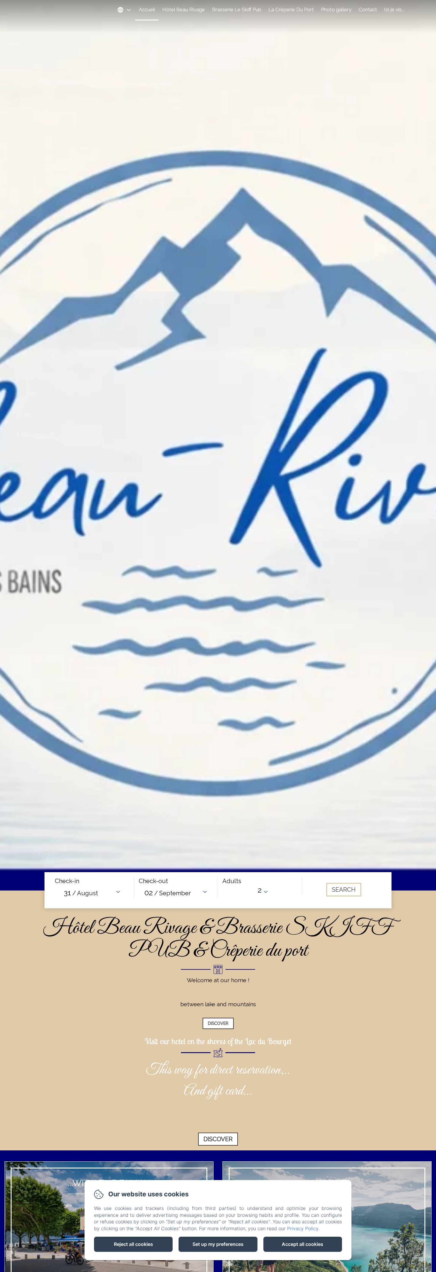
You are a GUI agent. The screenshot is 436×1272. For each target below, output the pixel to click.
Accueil (147, 9)
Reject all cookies (133, 1244)
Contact (368, 9)
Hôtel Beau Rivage (183, 9)
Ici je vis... (394, 9)
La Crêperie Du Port (291, 9)
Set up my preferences (218, 1244)
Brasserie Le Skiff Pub (236, 9)
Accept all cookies (302, 1244)
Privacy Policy (302, 1228)
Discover (218, 1023)
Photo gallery (336, 9)
